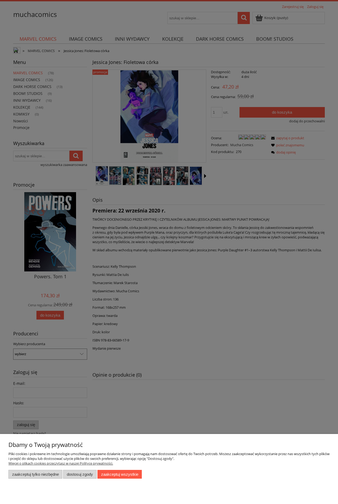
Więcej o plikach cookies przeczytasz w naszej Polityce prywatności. (60, 463)
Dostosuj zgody (80, 474)
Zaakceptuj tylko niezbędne (35, 474)
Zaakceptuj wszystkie (119, 474)
